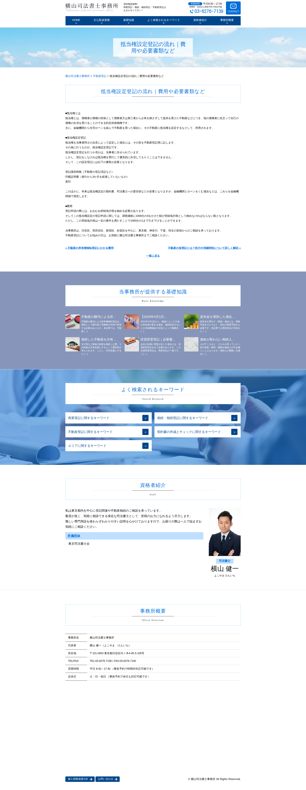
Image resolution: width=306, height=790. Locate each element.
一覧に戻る (153, 255)
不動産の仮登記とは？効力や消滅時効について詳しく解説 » (204, 247)
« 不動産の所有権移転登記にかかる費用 (89, 247)
